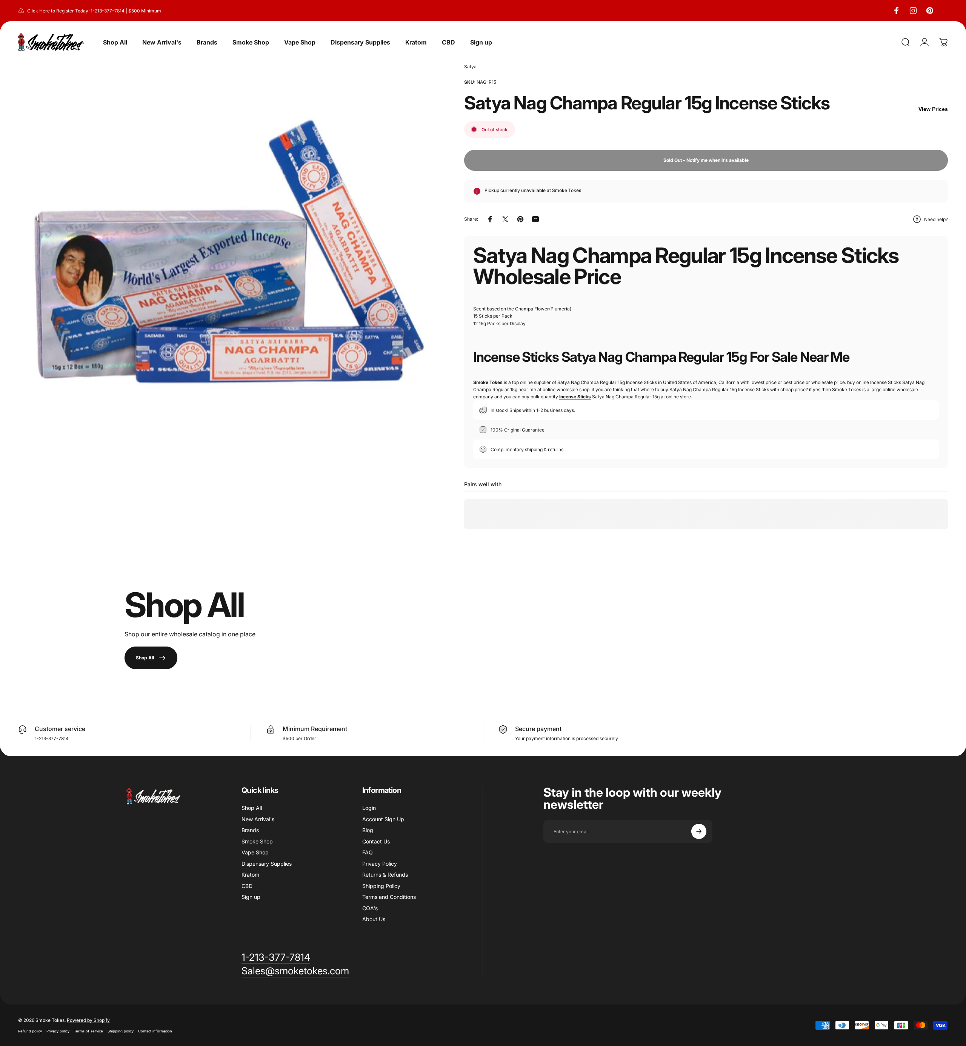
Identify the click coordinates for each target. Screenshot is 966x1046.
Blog (367, 830)
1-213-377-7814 (52, 738)
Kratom (250, 874)
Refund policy (30, 1031)
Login (369, 808)
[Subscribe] (698, 831)
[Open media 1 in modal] (224, 269)
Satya (470, 66)
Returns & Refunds (385, 874)
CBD (247, 886)
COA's (370, 908)
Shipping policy (121, 1031)
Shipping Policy (381, 886)
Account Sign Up (383, 819)
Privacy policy (57, 1031)
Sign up (251, 897)
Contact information (155, 1031)
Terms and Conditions (389, 897)
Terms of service (88, 1031)
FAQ (367, 852)
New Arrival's (258, 819)
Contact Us (376, 841)
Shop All (252, 808)
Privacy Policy (379, 863)
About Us (373, 919)
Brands (250, 830)
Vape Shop (255, 852)
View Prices (933, 109)
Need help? (936, 219)
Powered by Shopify (88, 1020)
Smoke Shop (257, 841)
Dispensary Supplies (267, 863)
